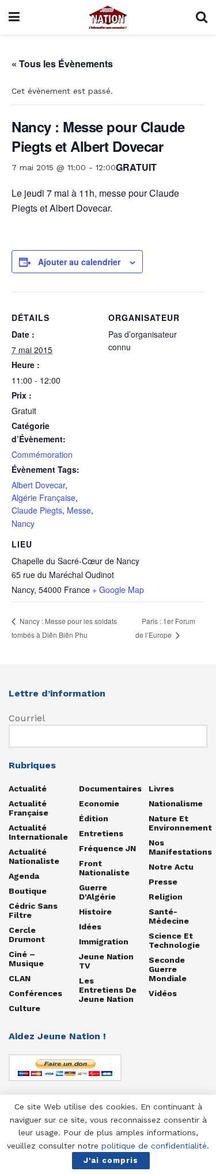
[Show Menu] (14, 17)
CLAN (20, 978)
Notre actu (171, 866)
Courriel (27, 718)
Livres (161, 788)
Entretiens (101, 833)
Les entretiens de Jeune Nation (108, 990)
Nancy (23, 523)
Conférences (35, 993)
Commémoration (42, 454)
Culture (24, 1008)
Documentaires (110, 788)
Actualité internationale (38, 832)
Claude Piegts (37, 510)
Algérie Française (43, 497)
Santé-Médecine (169, 916)
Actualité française (28, 808)
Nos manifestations (180, 847)
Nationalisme (176, 803)
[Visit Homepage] (107, 17)
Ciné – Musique (26, 959)
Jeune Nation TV (106, 961)
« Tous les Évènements (62, 63)
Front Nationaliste (104, 868)
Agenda (24, 876)
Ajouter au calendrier (79, 261)
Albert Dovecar (38, 485)
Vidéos (163, 993)
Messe (79, 510)
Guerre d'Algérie (97, 892)
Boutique (28, 890)
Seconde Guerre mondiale (168, 969)
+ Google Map (118, 589)
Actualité (28, 788)
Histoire (95, 911)
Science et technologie (174, 940)
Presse (163, 881)
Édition (93, 818)
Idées (90, 926)
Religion (166, 896)
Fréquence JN (107, 848)
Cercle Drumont (27, 934)
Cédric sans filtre (33, 910)
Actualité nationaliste (34, 856)
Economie (99, 803)
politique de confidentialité (154, 1145)
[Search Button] (201, 17)
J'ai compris (111, 1160)
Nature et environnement (180, 823)
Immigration (103, 941)
